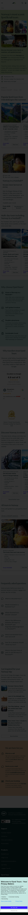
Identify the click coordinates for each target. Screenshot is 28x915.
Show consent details (6, 901)
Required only (14, 910)
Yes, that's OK (14, 907)
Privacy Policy (19, 901)
